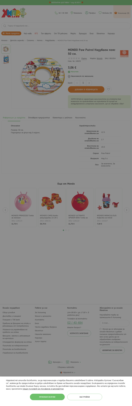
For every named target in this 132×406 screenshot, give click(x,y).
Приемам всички (47, 397)
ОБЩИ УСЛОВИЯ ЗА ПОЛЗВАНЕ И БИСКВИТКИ (43, 389)
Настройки (85, 397)
